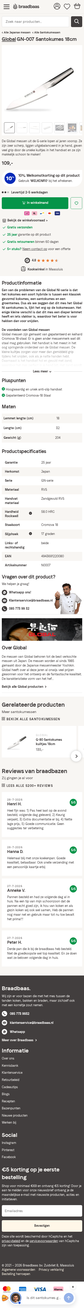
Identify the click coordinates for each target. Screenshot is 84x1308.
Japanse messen (19, 32)
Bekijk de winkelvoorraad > (27, 220)
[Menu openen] (7, 7)
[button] (76, 756)
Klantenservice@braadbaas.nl (31, 600)
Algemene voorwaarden (18, 1269)
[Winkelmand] (77, 6)
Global (9, 39)
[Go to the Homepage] (26, 7)
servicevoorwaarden (44, 1241)
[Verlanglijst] (67, 7)
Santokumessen (50, 32)
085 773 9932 (19, 1013)
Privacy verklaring (51, 1269)
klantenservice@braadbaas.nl (31, 1023)
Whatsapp (17, 1032)
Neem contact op (34, 249)
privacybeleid (11, 1241)
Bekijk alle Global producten (23, 686)
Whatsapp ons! (20, 592)
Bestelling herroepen (16, 1274)
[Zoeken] (76, 21)
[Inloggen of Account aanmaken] (57, 7)
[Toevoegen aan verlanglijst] (76, 203)
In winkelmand (37, 202)
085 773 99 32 (19, 608)
